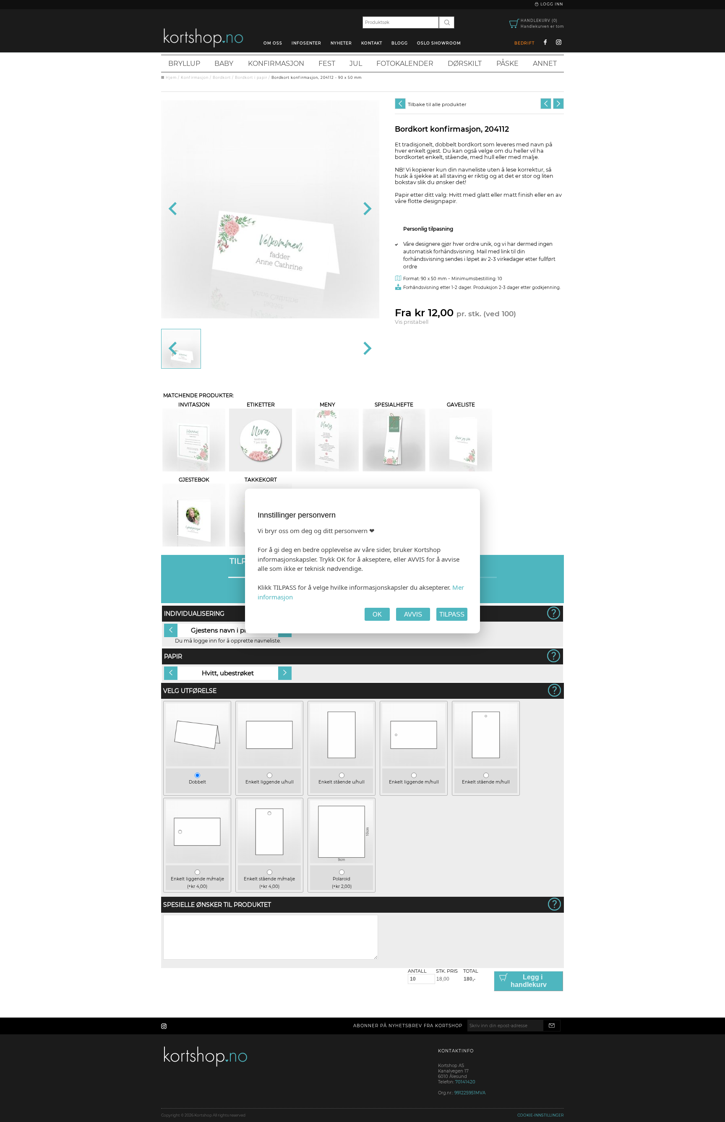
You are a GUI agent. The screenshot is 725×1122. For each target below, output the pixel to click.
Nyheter (341, 43)
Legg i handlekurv (529, 981)
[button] (181, 349)
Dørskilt (465, 64)
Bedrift (524, 43)
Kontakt (371, 43)
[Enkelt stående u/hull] (341, 764)
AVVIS (413, 614)
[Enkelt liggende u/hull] (269, 764)
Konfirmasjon (276, 64)
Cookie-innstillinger (540, 1115)
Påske (507, 64)
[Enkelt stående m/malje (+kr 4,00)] (269, 861)
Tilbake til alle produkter (437, 104)
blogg (399, 43)
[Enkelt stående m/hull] (485, 764)
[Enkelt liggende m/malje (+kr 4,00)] (197, 861)
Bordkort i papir (251, 77)
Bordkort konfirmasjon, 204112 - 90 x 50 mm (316, 77)
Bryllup (184, 64)
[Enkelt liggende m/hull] (413, 764)
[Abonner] (552, 1025)
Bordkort (222, 77)
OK (377, 614)
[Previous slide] (173, 209)
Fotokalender (404, 64)
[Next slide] (366, 209)
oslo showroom (439, 43)
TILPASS (451, 614)
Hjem (171, 77)
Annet (545, 64)
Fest (326, 64)
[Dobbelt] (197, 764)
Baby (223, 64)
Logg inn (551, 4)
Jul (355, 64)
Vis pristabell (411, 322)
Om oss (272, 43)
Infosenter (306, 43)
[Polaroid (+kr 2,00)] (341, 861)
